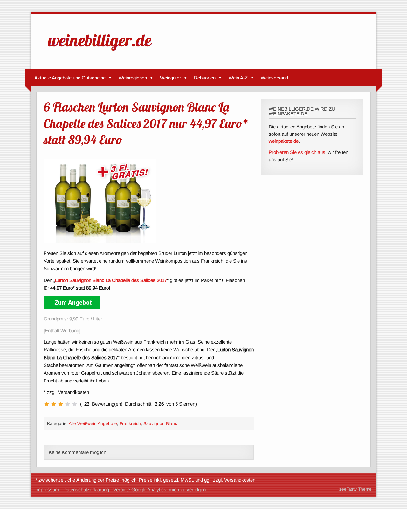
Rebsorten (205, 77)
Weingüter (170, 77)
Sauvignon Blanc (160, 423)
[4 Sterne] (68, 404)
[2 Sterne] (54, 404)
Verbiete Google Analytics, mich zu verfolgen (159, 489)
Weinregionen (133, 77)
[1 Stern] (47, 404)
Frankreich (130, 423)
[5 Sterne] (75, 404)
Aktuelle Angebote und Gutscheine (70, 77)
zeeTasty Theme (355, 489)
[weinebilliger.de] (103, 52)
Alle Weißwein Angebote (93, 423)
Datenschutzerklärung (86, 489)
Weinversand (274, 77)
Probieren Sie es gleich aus (297, 152)
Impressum (47, 489)
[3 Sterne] (61, 404)
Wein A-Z (238, 77)
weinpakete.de (284, 141)
